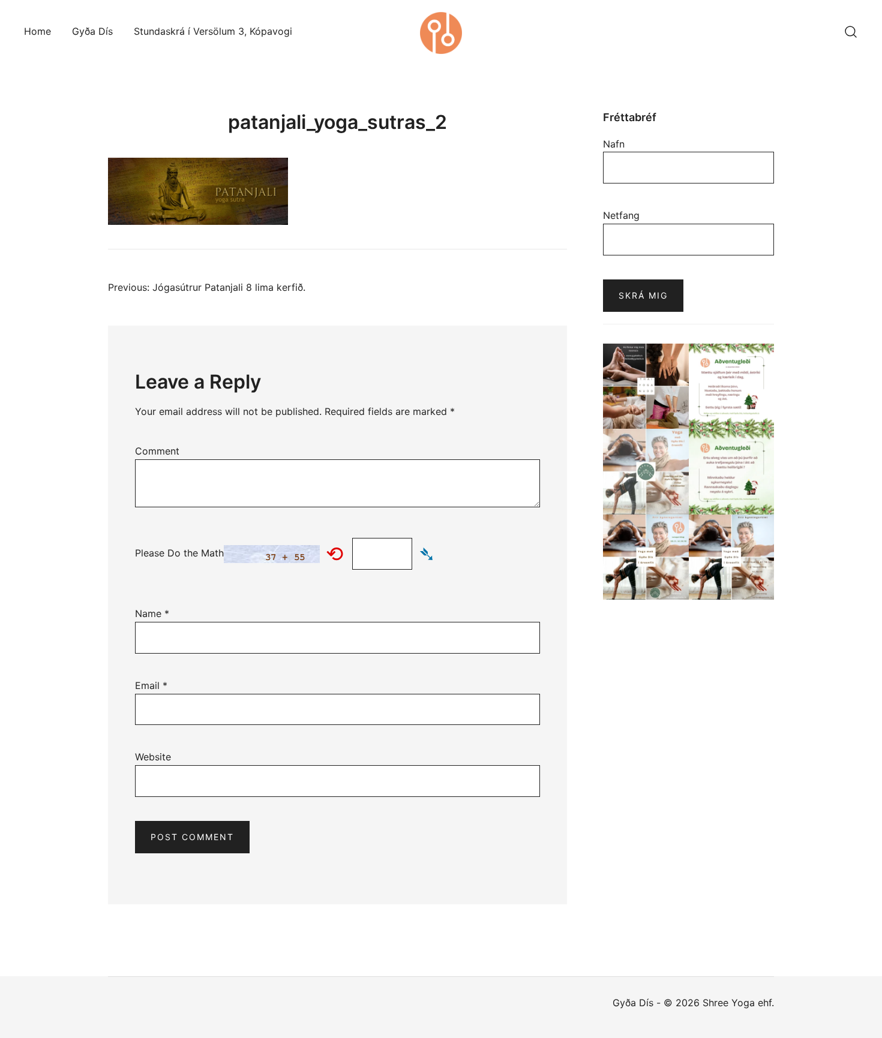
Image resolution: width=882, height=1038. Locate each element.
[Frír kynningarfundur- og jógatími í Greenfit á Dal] (646, 557)
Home (37, 31)
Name (152, 613)
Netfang (621, 215)
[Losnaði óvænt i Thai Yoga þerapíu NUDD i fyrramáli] (646, 386)
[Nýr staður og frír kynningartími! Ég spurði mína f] (732, 557)
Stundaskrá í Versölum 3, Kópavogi (213, 31)
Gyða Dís (92, 31)
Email (151, 685)
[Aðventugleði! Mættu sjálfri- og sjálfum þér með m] (732, 386)
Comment (157, 451)
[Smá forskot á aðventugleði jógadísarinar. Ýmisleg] (732, 472)
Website (153, 757)
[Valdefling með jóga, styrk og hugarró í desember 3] (646, 472)
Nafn (614, 144)
